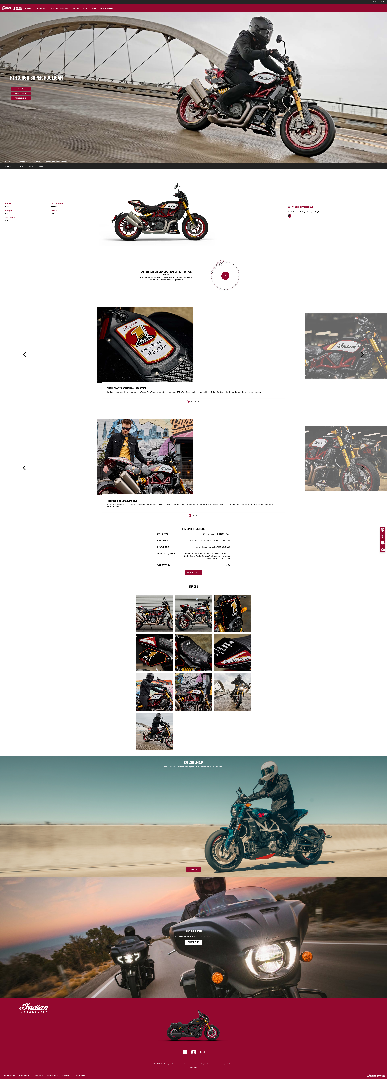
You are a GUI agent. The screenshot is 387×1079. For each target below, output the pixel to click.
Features (20, 166)
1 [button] (188, 401)
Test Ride (20, 89)
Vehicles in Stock (106, 8)
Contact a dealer (20, 93)
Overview (8, 166)
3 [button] (195, 401)
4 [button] (198, 401)
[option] (193, 353)
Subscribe (193, 942)
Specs (31, 166)
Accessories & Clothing (59, 8)
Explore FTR (193, 869)
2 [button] (192, 401)
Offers (85, 8)
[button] (24, 354)
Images (41, 166)
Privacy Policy (193, 1067)
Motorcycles (42, 8)
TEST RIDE (75, 8)
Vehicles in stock (20, 98)
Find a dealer (28, 8)
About (94, 8)
